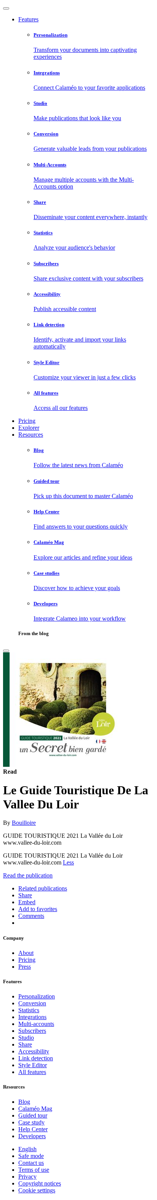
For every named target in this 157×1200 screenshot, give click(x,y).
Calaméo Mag (35, 1108)
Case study (31, 1122)
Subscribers (32, 1030)
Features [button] (28, 19)
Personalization (36, 996)
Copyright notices (39, 1183)
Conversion (32, 1003)
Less (68, 862)
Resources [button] (30, 434)
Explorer (28, 427)
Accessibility (33, 1051)
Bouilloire (24, 822)
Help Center (33, 1129)
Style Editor (32, 1065)
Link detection (35, 1058)
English (27, 1149)
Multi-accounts (36, 1024)
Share (25, 1044)
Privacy (27, 1176)
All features (32, 1072)
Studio (26, 1037)
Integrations (32, 1017)
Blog (24, 1101)
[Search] (6, 651)
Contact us (31, 1163)
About (26, 953)
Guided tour (32, 1115)
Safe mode (31, 1156)
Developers (32, 1136)
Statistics (28, 1010)
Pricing (26, 421)
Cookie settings (36, 1190)
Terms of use (33, 1169)
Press (24, 966)
